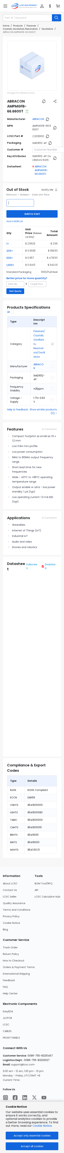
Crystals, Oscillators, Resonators (20, 28)
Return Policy (11, 954)
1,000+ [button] (10, 265)
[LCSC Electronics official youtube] (44, 1097)
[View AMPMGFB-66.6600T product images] (32, 66)
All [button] (8, 312)
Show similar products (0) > (43, 411)
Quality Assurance (14, 903)
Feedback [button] (9, 980)
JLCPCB (7, 1018)
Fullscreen (31, 566)
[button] (5, 6)
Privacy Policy (11, 916)
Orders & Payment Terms (19, 967)
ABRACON (38, 119)
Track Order (10, 947)
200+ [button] (9, 251)
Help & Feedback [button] (17, 409)
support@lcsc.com (23, 1064)
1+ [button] (7, 244)
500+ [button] (9, 258)
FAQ (5, 987)
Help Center (10, 993)
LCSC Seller (10, 896)
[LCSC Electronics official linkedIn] (24, 1097)
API (36, 890)
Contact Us (10, 890)
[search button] (56, 17)
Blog (5, 929)
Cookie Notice (11, 923)
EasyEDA (8, 1011)
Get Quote (15, 291)
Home (6, 25)
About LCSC (10, 883)
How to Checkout (13, 960)
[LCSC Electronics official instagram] (5, 1097)
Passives (31, 25)
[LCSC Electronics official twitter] (34, 1097)
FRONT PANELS (11, 1037)
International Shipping (16, 974)
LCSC (6, 1024)
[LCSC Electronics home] (24, 6)
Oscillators (47, 28)
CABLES (7, 1031)
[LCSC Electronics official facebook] (15, 1097)
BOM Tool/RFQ (43, 883)
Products (18, 25)
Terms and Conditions (16, 910)
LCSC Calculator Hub (47, 896)
